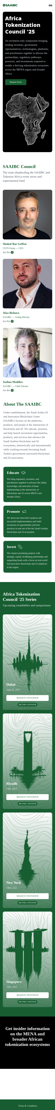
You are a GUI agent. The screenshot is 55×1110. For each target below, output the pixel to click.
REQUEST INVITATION (27, 698)
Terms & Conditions (27, 1106)
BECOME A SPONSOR (27, 705)
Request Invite (16, 82)
